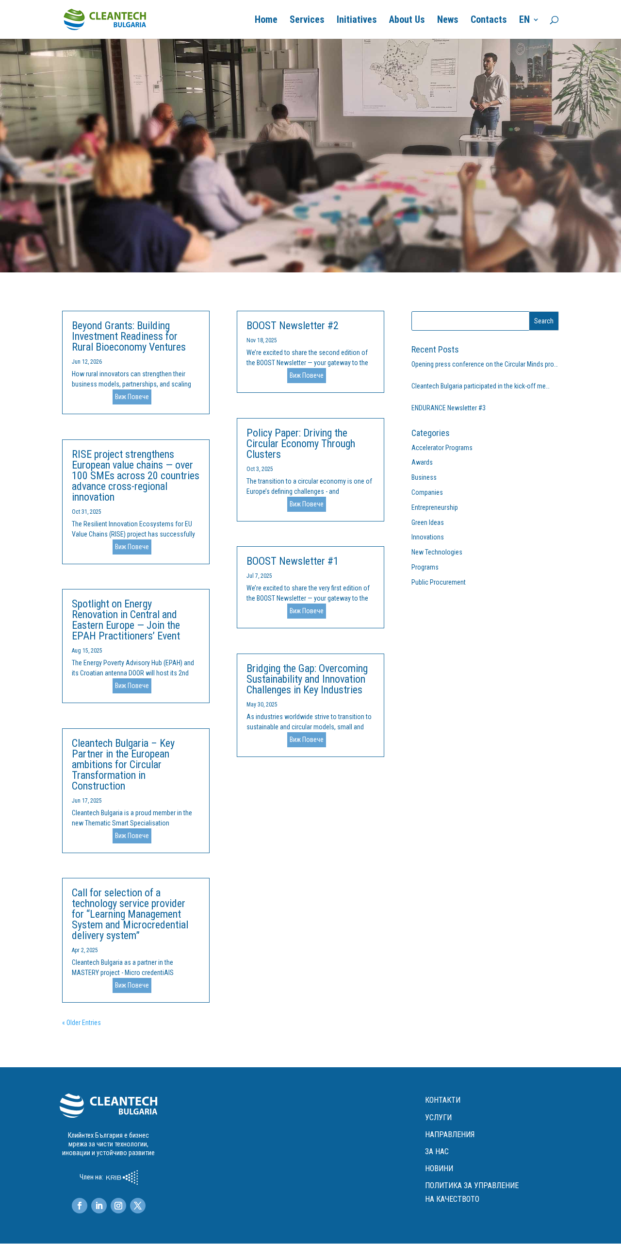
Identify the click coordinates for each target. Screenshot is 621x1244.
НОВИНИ (439, 1168)
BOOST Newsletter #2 (292, 325)
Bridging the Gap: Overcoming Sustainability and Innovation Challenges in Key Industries (307, 679)
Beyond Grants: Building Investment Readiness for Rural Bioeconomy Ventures (129, 336)
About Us (407, 20)
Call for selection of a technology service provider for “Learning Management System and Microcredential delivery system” (130, 914)
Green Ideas (427, 522)
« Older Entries (81, 1022)
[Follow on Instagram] (118, 1205)
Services (307, 20)
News (447, 20)
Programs (425, 567)
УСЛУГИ (438, 1117)
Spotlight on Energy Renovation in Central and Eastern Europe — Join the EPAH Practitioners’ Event (126, 620)
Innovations (427, 537)
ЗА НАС (437, 1151)
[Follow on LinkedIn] (99, 1205)
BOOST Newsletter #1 (292, 561)
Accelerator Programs (442, 448)
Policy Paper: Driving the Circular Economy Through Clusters (300, 443)
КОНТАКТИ (442, 1100)
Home (266, 20)
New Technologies (436, 552)
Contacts (489, 20)
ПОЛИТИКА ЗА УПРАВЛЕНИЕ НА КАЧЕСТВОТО (472, 1192)
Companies (427, 492)
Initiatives (357, 20)
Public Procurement (438, 582)
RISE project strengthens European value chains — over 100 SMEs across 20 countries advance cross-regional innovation (135, 475)
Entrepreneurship (434, 507)
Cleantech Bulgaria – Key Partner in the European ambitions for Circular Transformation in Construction (123, 764)
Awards (422, 462)
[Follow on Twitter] (138, 1205)
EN (524, 20)
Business (424, 477)
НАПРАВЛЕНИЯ (449, 1134)
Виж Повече (132, 397)
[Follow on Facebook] (79, 1205)
